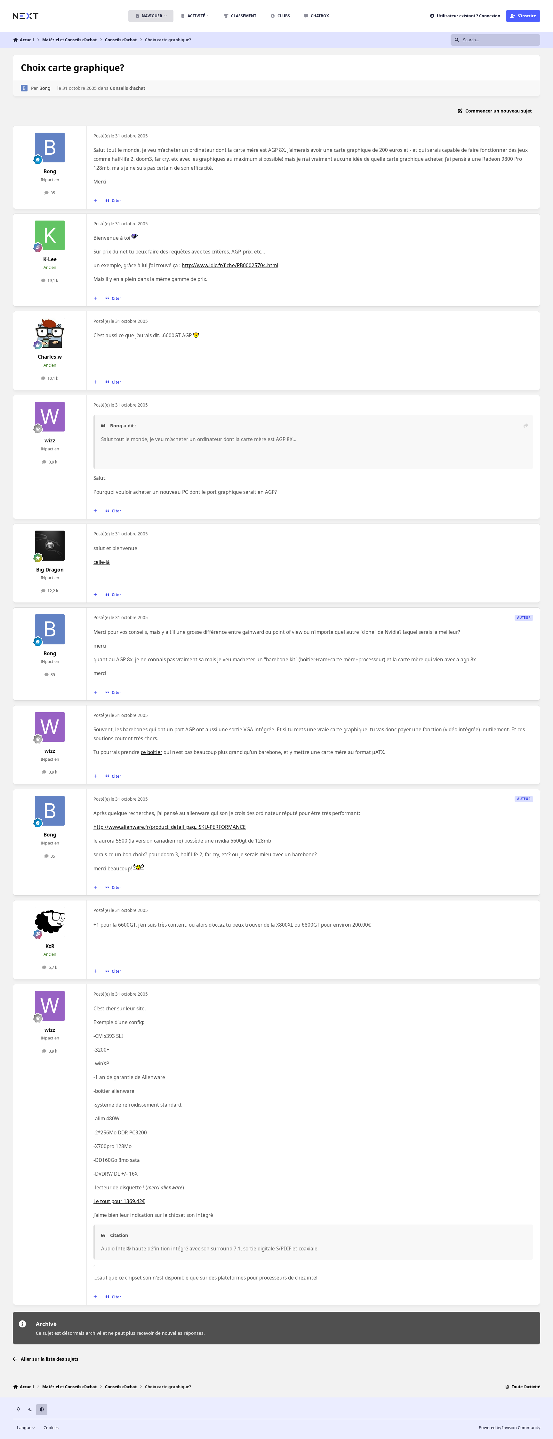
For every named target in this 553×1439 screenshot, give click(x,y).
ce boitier (151, 752)
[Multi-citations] (95, 201)
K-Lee (50, 259)
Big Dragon (50, 569)
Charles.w (50, 357)
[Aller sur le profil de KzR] (50, 922)
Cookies (51, 1427)
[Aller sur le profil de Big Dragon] (50, 546)
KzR (49, 946)
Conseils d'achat (127, 88)
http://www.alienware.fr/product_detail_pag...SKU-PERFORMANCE (169, 827)
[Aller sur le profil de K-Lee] (50, 236)
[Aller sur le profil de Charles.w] (50, 333)
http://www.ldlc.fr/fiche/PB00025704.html (230, 265)
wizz (49, 440)
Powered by (509, 1427)
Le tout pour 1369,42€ (119, 1201)
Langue (24, 1427)
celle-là (101, 562)
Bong (45, 88)
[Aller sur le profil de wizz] (50, 417)
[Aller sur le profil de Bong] (24, 88)
